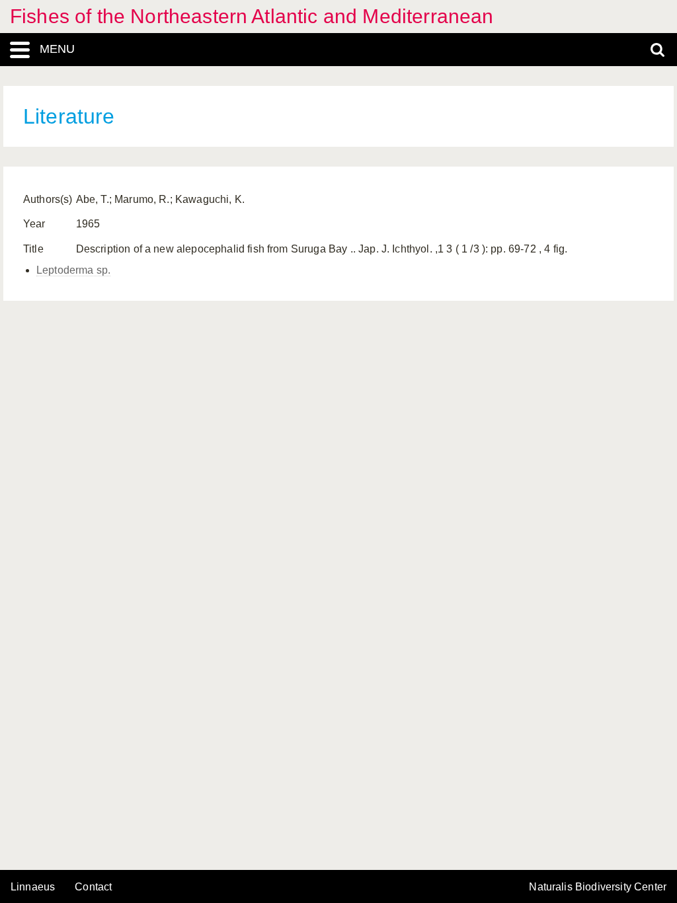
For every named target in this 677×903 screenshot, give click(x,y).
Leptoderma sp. (73, 270)
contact (93, 886)
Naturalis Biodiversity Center (597, 887)
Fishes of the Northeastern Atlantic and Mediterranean (251, 16)
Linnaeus (33, 887)
